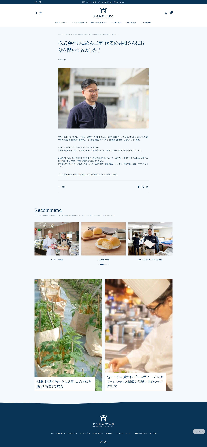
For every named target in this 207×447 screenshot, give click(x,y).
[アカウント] (165, 13)
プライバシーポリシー (123, 433)
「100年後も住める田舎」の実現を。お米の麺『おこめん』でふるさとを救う (88, 174)
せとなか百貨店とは (58, 433)
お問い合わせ (98, 433)
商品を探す (73, 433)
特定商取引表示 (141, 433)
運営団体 (153, 433)
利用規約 (109, 433)
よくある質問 (85, 433)
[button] (35, 13)
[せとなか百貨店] (103, 13)
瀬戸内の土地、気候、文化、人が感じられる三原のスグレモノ (103, 2)
